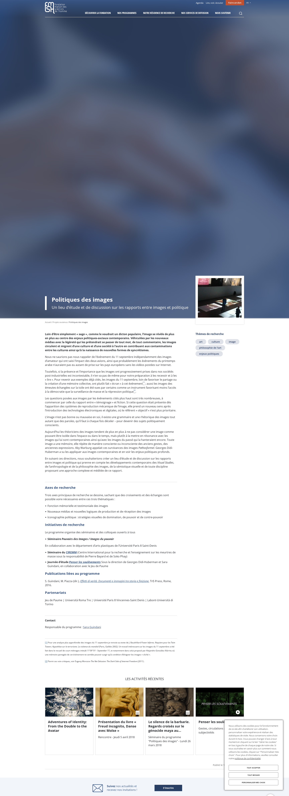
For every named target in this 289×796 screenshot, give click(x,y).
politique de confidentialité (247, 758)
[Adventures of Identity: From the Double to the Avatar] (69, 721)
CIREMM (71, 552)
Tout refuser (254, 775)
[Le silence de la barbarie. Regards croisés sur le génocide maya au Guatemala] (170, 721)
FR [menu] (247, 3)
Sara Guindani (92, 627)
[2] (46, 661)
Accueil (48, 322)
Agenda (199, 2)
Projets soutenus (60, 322)
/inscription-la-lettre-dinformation (168, 788)
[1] (46, 642)
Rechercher (240, 13)
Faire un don (234, 2)
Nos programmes (126, 13)
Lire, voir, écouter (214, 2)
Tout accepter (253, 768)
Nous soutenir (223, 13)
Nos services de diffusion (194, 13)
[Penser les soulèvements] (220, 721)
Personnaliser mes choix (253, 782)
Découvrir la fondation (98, 13)
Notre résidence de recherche (159, 13)
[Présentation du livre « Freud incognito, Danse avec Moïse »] (119, 721)
